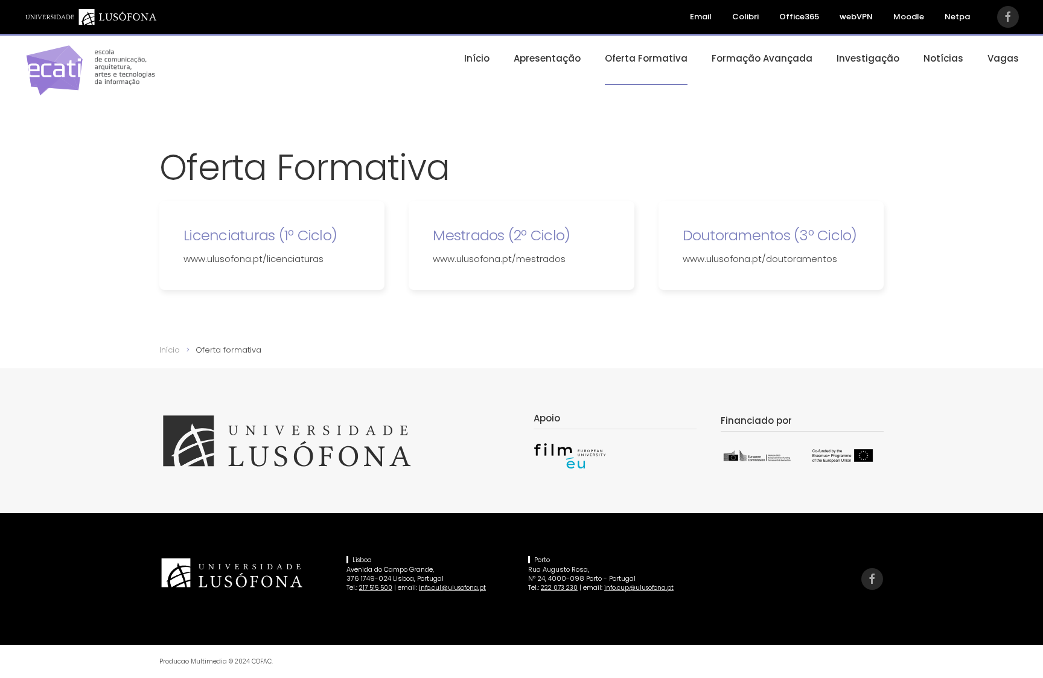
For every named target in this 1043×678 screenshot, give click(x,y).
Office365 (799, 16)
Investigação (868, 58)
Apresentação (547, 58)
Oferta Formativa (646, 58)
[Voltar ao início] (90, 70)
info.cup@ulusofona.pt (639, 587)
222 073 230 (559, 587)
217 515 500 (375, 587)
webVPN (856, 16)
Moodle (908, 16)
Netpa (957, 16)
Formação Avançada (762, 58)
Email (701, 16)
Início (477, 58)
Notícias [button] (943, 58)
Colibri (745, 16)
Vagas (1003, 58)
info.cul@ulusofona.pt (452, 587)
